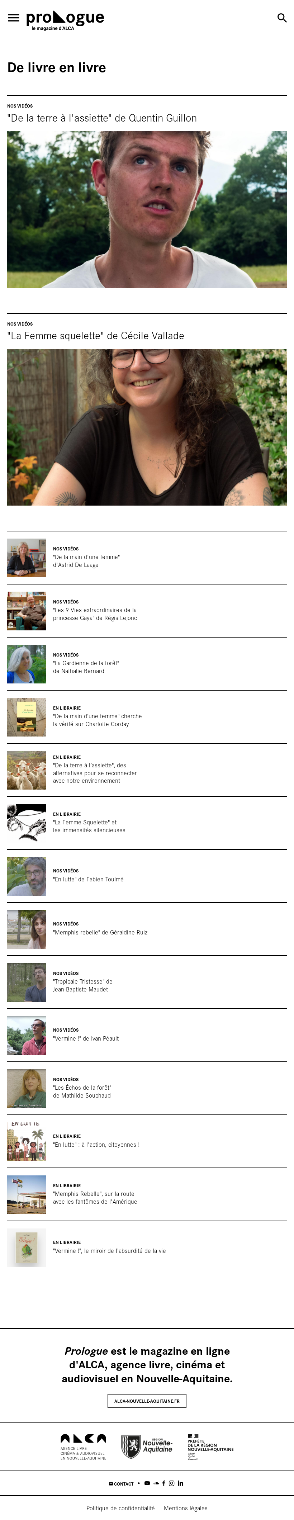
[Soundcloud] (156, 1483)
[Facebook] (163, 1483)
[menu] (13, 17)
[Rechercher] (282, 18)
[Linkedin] (180, 1483)
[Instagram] (171, 1483)
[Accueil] (65, 21)
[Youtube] (147, 1483)
